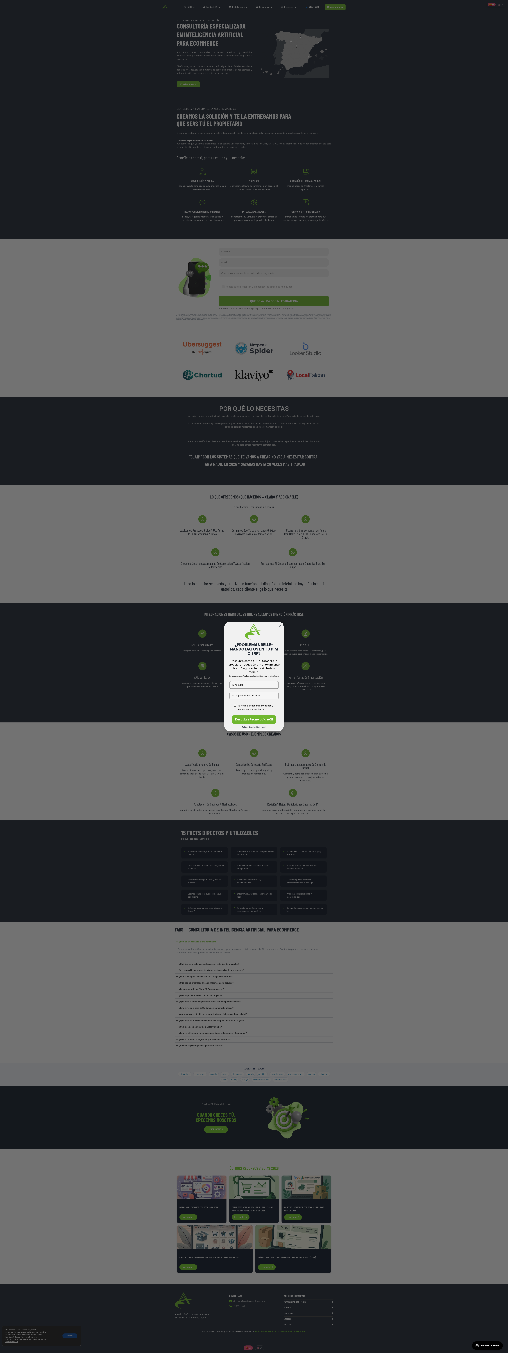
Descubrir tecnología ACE (254, 719)
